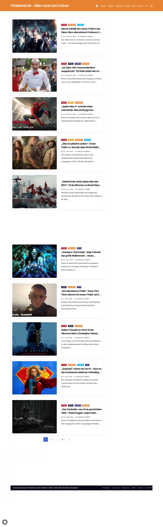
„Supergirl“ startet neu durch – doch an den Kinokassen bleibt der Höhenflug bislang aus (81, 372)
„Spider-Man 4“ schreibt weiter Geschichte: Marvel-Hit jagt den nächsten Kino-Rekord (77, 110)
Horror (140, 6)
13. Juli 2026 (68, 260)
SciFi (134, 6)
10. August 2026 (70, 114)
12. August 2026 (70, 75)
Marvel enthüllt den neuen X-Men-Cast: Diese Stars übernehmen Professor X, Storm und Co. (81, 32)
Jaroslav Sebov (86, 36)
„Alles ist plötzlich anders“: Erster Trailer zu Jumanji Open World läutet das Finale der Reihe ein (79, 147)
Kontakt (140, 488)
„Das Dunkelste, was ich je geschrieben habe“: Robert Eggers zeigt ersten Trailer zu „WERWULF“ (81, 413)
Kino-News (72, 24)
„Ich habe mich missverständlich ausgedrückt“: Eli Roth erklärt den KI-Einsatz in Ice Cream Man (80, 71)
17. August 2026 (70, 36)
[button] (147, 6)
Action (103, 6)
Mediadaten (106, 488)
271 (63, 439)
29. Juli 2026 (68, 189)
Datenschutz (126, 488)
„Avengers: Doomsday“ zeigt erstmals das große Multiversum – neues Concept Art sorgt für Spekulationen (81, 256)
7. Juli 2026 (68, 337)
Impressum (115, 488)
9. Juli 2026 (68, 299)
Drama (127, 6)
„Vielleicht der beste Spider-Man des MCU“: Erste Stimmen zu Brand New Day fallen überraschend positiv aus (80, 185)
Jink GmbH (148, 488)
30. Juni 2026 (68, 417)
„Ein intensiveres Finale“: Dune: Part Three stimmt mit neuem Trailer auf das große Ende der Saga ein (81, 294)
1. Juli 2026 (68, 376)
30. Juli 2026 (68, 151)
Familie (111, 6)
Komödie (119, 6)
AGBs (134, 488)
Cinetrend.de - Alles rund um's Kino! (40, 5)
